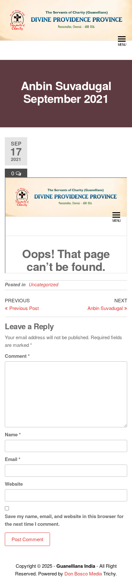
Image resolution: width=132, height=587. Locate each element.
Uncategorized (43, 284)
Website (14, 483)
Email (13, 459)
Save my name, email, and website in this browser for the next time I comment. (64, 520)
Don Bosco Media (83, 573)
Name (13, 434)
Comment (17, 355)
